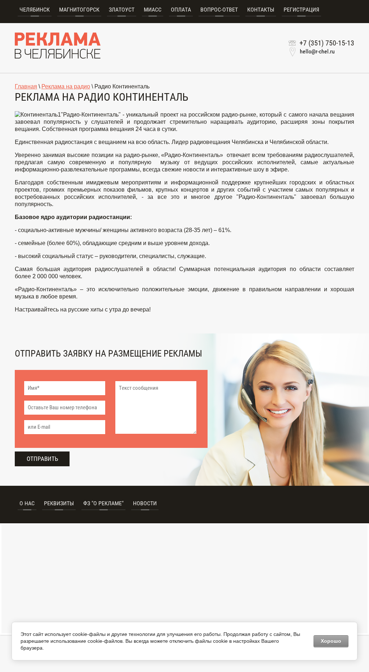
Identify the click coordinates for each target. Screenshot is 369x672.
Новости (145, 503)
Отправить (42, 458)
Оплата (181, 9)
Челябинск (34, 9)
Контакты (260, 9)
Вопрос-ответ (219, 9)
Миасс (152, 9)
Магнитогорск (79, 9)
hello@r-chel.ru (317, 51)
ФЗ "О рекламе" (103, 503)
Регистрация (301, 9)
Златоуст (121, 9)
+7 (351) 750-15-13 (326, 43)
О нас (27, 503)
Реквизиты (59, 503)
